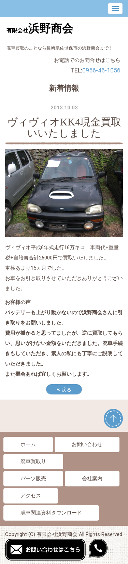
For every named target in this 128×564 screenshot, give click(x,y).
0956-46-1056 (101, 70)
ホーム (28, 444)
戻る (64, 389)
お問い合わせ (87, 444)
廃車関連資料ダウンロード (51, 513)
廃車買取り (33, 461)
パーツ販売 (33, 478)
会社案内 (92, 478)
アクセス (30, 496)
